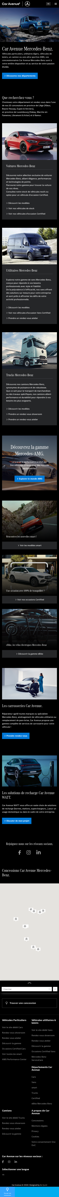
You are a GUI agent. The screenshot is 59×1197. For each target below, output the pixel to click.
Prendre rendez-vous (16, 735)
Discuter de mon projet (17, 820)
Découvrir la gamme (11, 1043)
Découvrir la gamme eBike (30, 653)
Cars (34, 1076)
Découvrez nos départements (21, 75)
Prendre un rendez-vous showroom (25, 414)
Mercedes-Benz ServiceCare (39, 1058)
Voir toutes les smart (12, 1054)
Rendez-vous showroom (13, 1032)
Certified (36, 1098)
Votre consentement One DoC (43, 1143)
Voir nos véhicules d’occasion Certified (26, 213)
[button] (38, 950)
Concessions (37, 1120)
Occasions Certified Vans (43, 1051)
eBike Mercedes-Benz (42, 1103)
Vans (34, 1082)
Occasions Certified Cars (14, 1048)
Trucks (35, 1092)
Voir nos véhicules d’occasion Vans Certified (29, 312)
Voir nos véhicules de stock (21, 208)
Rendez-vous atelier (11, 1038)
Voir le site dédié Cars (12, 1027)
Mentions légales (39, 1125)
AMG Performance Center (14, 1059)
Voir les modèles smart (30, 545)
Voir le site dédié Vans (42, 1030)
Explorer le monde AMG (30, 478)
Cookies (35, 1136)
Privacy (35, 1131)
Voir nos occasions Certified (30, 599)
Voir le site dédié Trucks (13, 1117)
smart (34, 1087)
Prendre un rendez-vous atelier (23, 318)
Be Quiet (43, 1185)
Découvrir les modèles (19, 203)
